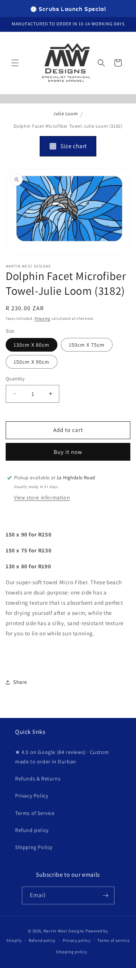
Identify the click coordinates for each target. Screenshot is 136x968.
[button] (15, 63)
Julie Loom (65, 113)
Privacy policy (77, 940)
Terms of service (113, 940)
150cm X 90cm (31, 361)
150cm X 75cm (87, 344)
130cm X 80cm (31, 344)
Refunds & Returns (37, 778)
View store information (42, 497)
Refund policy (32, 830)
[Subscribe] (105, 895)
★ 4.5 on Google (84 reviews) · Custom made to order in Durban (62, 757)
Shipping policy (71, 951)
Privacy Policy (31, 795)
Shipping (42, 318)
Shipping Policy (34, 847)
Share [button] (20, 682)
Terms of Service (35, 813)
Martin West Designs (63, 931)
